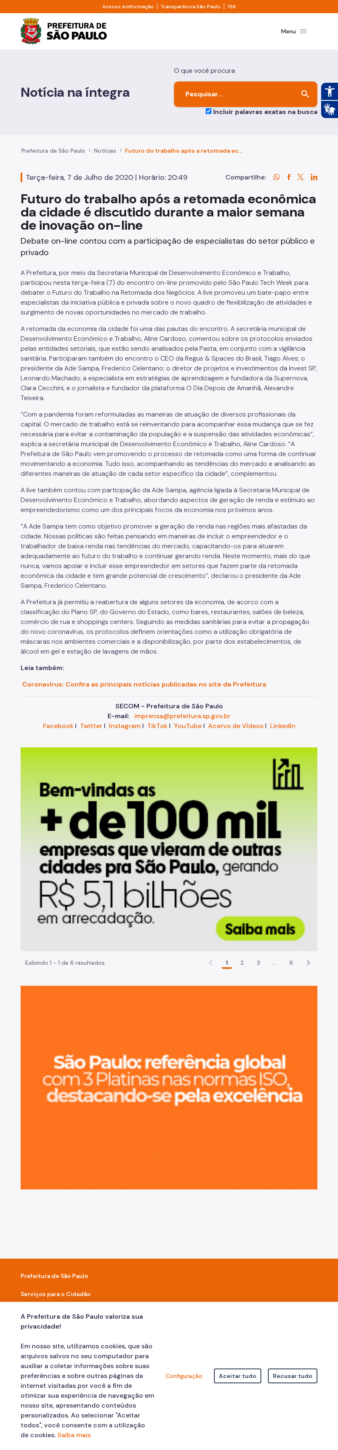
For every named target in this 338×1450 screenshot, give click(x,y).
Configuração (184, 1376)
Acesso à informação (128, 6)
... (274, 962)
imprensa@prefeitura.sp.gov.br (182, 716)
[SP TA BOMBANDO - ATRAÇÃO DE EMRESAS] (169, 849)
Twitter (91, 726)
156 (232, 6)
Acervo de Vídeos (235, 726)
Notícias (105, 150)
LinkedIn (283, 726)
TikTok (157, 726)
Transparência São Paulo (191, 6)
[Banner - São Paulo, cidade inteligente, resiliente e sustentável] (169, 1087)
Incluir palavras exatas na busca (265, 111)
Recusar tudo (292, 1376)
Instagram (125, 726)
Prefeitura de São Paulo (53, 150)
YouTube (188, 726)
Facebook (58, 726)
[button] (308, 962)
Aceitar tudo (237, 1376)
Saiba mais (74, 1435)
